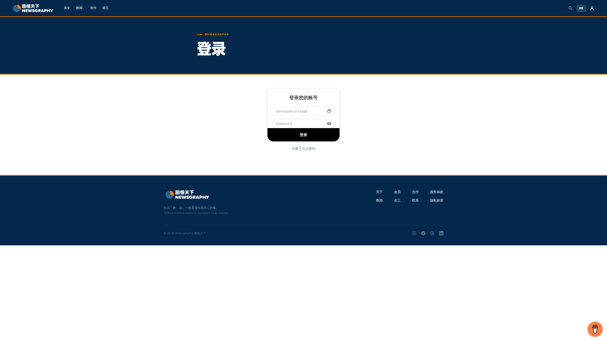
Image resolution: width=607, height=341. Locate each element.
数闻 (79, 8)
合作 (93, 8)
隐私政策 (436, 200)
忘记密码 (308, 149)
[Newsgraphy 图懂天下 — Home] (32, 8)
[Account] (592, 8)
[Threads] (432, 233)
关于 (67, 8)
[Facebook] (423, 233)
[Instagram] (414, 233)
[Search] (570, 8)
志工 (105, 8)
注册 (295, 149)
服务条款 (436, 192)
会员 (397, 192)
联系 (415, 200)
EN (581, 8)
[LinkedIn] (441, 233)
